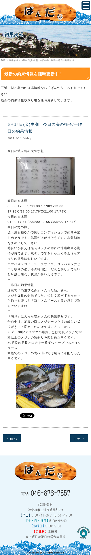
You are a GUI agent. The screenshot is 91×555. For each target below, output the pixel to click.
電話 (45, 492)
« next (12, 438)
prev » (79, 438)
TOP (3, 60)
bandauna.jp (35, 552)
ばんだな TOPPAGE (45, 12)
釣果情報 (13, 60)
